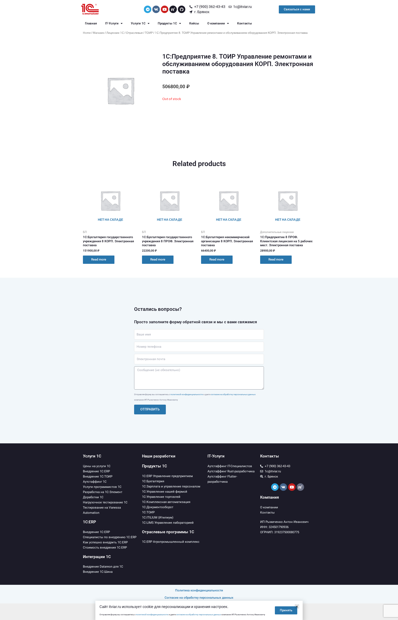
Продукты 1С (167, 23)
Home (87, 32)
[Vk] (156, 9)
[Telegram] (147, 9)
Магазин (98, 32)
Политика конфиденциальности (199, 590)
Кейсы (194, 23)
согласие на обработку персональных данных (233, 394)
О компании (216, 23)
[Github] (181, 9)
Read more (98, 259)
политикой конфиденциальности (186, 394)
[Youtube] (164, 9)
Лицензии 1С (115, 32)
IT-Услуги (112, 23)
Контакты (244, 23)
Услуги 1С (138, 23)
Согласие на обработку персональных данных (199, 597)
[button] (296, 606)
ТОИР (149, 32)
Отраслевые (134, 32)
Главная (91, 23)
